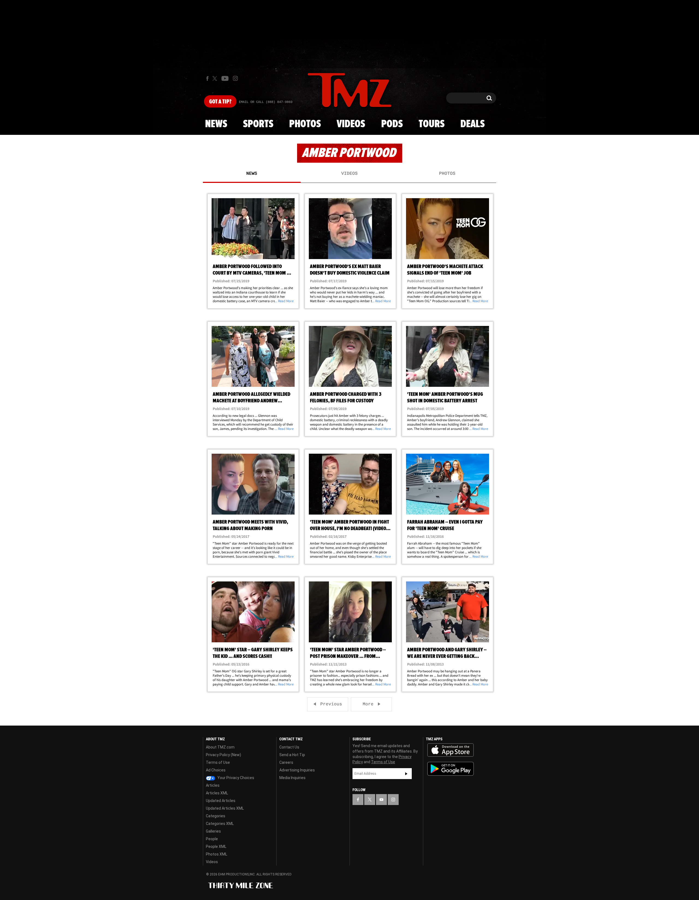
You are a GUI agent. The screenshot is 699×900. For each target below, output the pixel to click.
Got (220, 101)
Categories (215, 816)
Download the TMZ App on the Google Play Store (450, 769)
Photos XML (216, 854)
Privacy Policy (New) (223, 755)
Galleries (213, 831)
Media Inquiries (292, 778)
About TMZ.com (220, 747)
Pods (392, 124)
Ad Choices (216, 770)
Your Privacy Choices (235, 778)
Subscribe (406, 773)
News (216, 124)
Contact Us (289, 747)
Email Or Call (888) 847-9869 (265, 102)
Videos (351, 124)
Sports (258, 124)
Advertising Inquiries (297, 770)
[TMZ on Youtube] (225, 78)
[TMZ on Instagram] (235, 78)
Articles (213, 785)
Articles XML (217, 793)
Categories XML (220, 823)
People (212, 839)
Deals (472, 124)
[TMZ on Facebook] (207, 78)
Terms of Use (218, 762)
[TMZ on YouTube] (381, 799)
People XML (216, 846)
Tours (432, 124)
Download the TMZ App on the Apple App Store (450, 750)
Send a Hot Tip (292, 755)
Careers (286, 762)
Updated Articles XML (225, 808)
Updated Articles (220, 800)
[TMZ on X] (215, 78)
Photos (305, 124)
